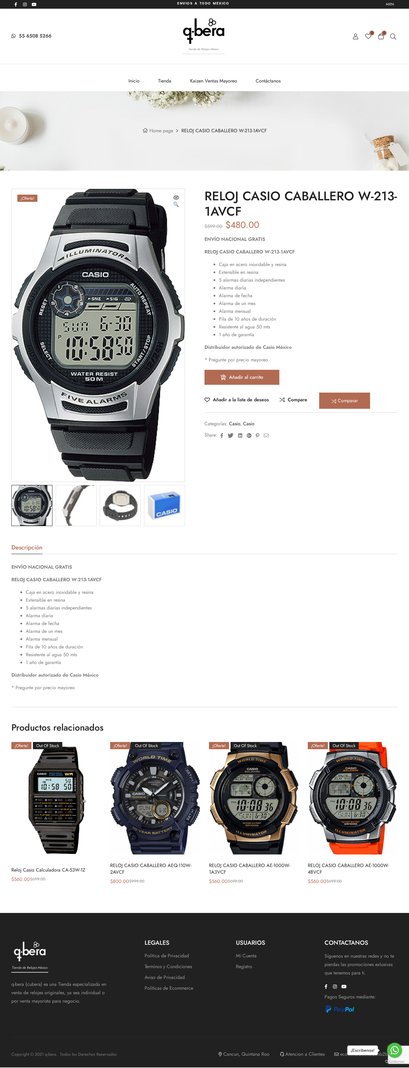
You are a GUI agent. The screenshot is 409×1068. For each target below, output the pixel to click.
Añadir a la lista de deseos (241, 399)
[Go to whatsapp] (394, 1050)
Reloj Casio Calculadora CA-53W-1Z (48, 869)
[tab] (27, 549)
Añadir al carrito (246, 377)
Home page (161, 130)
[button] (176, 201)
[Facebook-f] (15, 4)
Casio (234, 423)
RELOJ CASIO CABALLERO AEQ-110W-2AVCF (150, 868)
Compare (297, 399)
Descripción (27, 548)
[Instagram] (25, 4)
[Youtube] (34, 4)
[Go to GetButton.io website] (394, 1062)
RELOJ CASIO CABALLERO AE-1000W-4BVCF (348, 868)
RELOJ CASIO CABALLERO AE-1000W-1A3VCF (249, 868)
